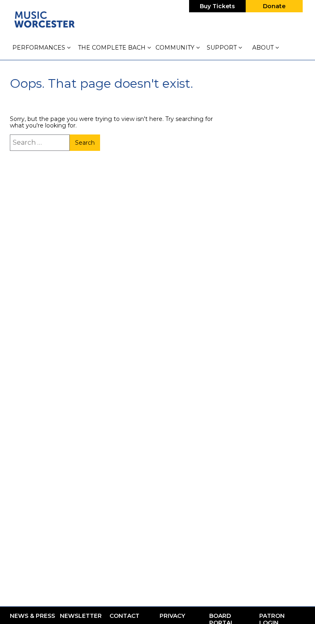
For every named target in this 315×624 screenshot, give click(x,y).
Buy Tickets (217, 6)
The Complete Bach (112, 47)
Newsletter (81, 616)
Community (175, 47)
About (263, 47)
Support (222, 47)
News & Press (32, 616)
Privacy (172, 616)
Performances (39, 47)
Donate (274, 6)
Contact (124, 616)
